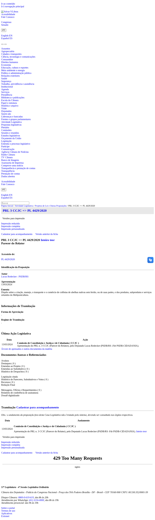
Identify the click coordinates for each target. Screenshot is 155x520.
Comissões (6, 130)
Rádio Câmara (8, 154)
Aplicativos (6, 513)
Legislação (6, 141)
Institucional (7, 86)
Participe (5, 146)
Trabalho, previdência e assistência (17, 84)
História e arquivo (9, 105)
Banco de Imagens (10, 160)
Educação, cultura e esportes (14, 67)
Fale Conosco (7, 17)
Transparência (8, 171)
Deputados (6, 111)
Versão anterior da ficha (46, 234)
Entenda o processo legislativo (15, 143)
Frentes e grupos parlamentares (16, 119)
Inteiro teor (48, 240)
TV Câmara (7, 157)
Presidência (6, 95)
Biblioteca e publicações (12, 97)
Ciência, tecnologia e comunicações (18, 56)
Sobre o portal (8, 508)
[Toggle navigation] (2, 44)
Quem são (6, 114)
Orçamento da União (11, 138)
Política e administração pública (16, 73)
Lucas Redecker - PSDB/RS (14, 276)
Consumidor (7, 59)
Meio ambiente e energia (13, 70)
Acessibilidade (8, 14)
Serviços (5, 92)
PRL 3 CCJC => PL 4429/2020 (25, 210)
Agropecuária (7, 51)
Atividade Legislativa (11, 122)
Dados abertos (8, 176)
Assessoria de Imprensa (12, 162)
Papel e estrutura (9, 103)
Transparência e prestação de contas (18, 168)
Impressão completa (10, 226)
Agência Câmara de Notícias (15, 152)
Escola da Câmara (9, 100)
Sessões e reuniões (10, 133)
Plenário (5, 127)
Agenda (5, 89)
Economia (6, 65)
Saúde (4, 78)
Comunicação (7, 149)
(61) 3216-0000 (36, 500)
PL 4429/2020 (8, 259)
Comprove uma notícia (12, 165)
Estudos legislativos (10, 135)
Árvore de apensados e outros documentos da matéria (26, 349)
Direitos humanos (9, 62)
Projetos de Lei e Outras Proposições (50, 206)
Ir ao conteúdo (8, 3)
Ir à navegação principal (12, 6)
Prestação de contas (10, 173)
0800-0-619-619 (26, 497)
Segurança (6, 81)
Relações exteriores (10, 75)
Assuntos (5, 48)
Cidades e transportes (11, 54)
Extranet (5, 516)
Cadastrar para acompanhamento (17, 234)
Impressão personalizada (13, 229)
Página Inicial (7, 206)
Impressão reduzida (10, 223)
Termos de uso (8, 510)
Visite (4, 108)
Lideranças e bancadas (12, 116)
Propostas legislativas (11, 124)
